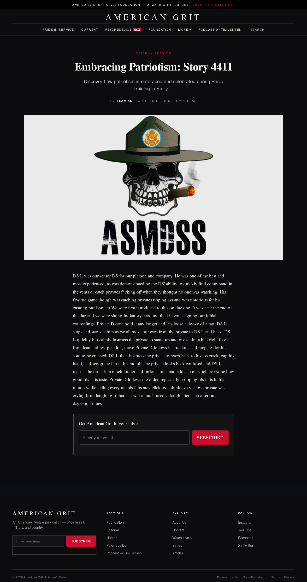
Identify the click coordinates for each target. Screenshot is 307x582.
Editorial (112, 530)
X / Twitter (245, 545)
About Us (179, 522)
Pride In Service (58, 29)
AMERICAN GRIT (154, 16)
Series (177, 545)
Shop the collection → (215, 4)
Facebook (245, 537)
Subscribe (210, 437)
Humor (111, 537)
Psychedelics (122, 29)
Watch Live (180, 537)
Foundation (160, 29)
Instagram (246, 522)
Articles (177, 553)
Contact (178, 530)
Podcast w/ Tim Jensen (220, 29)
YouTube (245, 530)
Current (89, 29)
